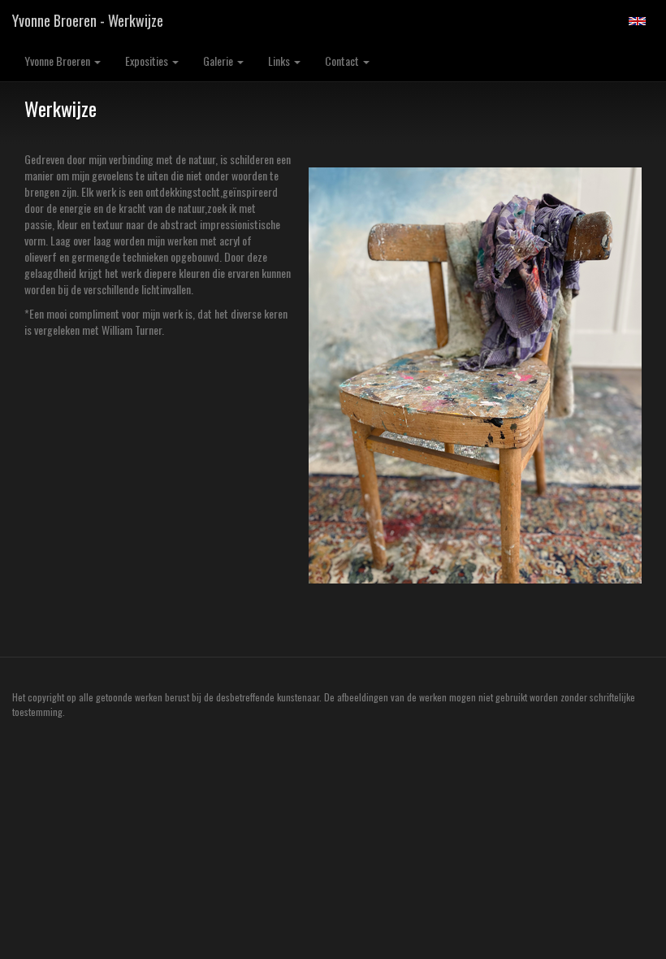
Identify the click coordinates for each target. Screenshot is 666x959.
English (637, 21)
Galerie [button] (219, 60)
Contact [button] (343, 60)
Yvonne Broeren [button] (58, 60)
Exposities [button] (148, 60)
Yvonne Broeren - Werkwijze (87, 20)
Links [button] (280, 60)
